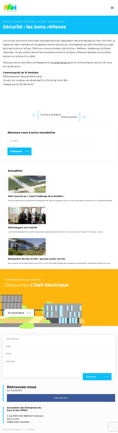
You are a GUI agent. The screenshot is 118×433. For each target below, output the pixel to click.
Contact (30, 429)
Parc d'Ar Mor (61, 398)
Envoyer (91, 376)
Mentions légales (12, 429)
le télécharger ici (60, 62)
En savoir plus (16, 312)
